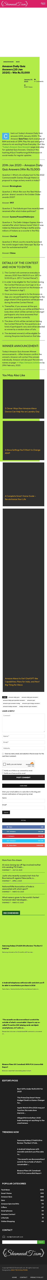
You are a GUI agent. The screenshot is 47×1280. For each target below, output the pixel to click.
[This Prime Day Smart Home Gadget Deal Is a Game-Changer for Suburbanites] (8, 1100)
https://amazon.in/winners (30, 362)
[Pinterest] (36, 92)
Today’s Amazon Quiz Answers (16, 147)
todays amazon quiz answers (28, 706)
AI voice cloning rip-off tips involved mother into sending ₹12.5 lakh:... (21, 866)
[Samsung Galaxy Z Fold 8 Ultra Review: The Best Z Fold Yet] (23, 930)
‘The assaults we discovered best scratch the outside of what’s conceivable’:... (31, 1162)
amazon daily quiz (14, 697)
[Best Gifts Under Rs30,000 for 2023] (8, 1090)
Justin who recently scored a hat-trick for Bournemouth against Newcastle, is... (20, 876)
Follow (40, 831)
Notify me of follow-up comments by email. (18, 770)
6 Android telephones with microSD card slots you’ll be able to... (30, 1151)
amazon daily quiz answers (30, 697)
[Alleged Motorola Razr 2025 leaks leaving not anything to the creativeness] (8, 1120)
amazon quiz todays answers (31, 703)
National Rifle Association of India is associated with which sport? (18, 887)
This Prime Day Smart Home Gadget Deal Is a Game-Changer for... (31, 1100)
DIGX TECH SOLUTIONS (19, 1270)
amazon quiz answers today (11, 703)
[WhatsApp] (41, 92)
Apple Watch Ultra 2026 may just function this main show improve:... (31, 1110)
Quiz (18, 62)
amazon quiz (31, 700)
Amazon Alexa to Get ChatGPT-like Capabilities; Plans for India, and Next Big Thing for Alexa (22, 681)
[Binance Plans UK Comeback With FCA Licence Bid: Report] (23, 1049)
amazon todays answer (10, 706)
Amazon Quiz (8, 62)
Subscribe (40, 845)
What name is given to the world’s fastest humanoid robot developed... (20, 898)
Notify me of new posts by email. (15, 773)
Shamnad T (6, 870)
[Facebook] (26, 92)
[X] (31, 92)
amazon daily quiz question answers (14, 700)
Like (42, 827)
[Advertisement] (23, 32)
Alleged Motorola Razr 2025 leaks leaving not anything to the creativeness (30, 1120)
